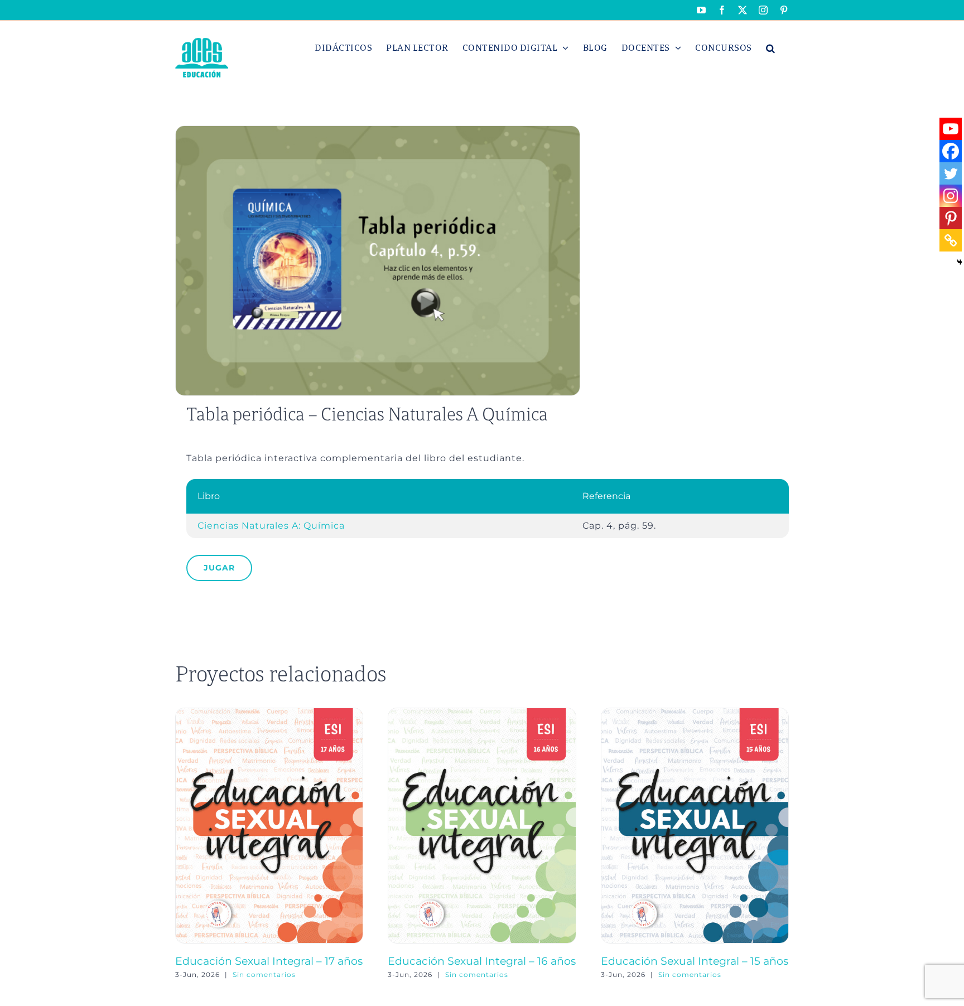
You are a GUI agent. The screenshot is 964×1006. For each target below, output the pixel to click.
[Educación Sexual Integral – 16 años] (482, 713)
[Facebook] (950, 151)
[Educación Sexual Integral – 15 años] (695, 713)
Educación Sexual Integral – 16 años (482, 961)
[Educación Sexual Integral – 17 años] (269, 713)
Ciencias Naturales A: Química (271, 525)
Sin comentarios (264, 974)
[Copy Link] (950, 240)
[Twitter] (950, 173)
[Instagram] (950, 196)
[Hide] (959, 262)
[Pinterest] (950, 218)
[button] (770, 48)
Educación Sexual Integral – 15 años (694, 961)
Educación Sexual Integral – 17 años (269, 961)
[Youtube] (950, 129)
